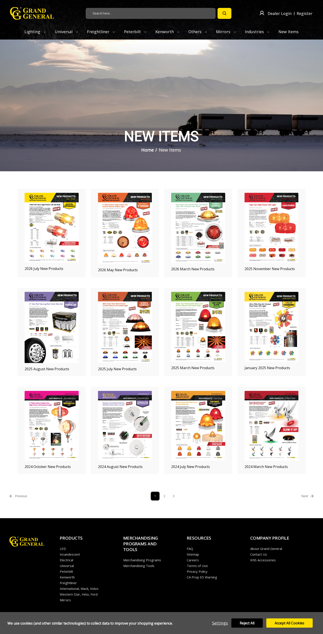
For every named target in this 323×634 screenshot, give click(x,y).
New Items (288, 31)
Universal (64, 31)
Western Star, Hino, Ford (79, 594)
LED (63, 548)
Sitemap (193, 554)
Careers (193, 560)
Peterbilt (133, 31)
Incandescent (70, 554)
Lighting (32, 31)
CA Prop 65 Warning (202, 577)
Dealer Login (280, 13)
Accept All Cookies (289, 623)
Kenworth (165, 31)
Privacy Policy (197, 571)
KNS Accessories (263, 560)
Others (195, 31)
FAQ (190, 548)
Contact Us (258, 554)
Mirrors (223, 31)
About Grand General (266, 548)
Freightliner (99, 31)
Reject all (247, 623)
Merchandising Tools (138, 566)
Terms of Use (197, 566)
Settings (220, 623)
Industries (255, 31)
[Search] (224, 13)
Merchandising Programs (142, 560)
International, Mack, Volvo (79, 588)
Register (304, 13)
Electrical (66, 560)
